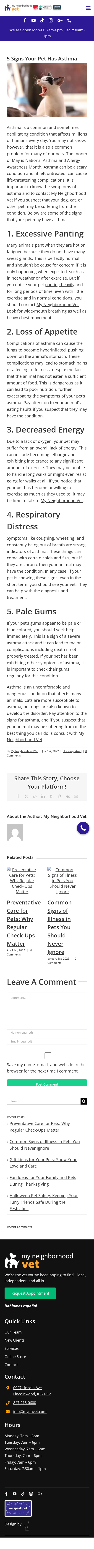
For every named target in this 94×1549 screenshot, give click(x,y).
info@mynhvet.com (30, 1411)
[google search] (60, 21)
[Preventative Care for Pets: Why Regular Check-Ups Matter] (22, 869)
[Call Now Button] (83, 828)
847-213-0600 (24, 1402)
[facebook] (25, 20)
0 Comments (19, 952)
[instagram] (51, 20)
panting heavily (59, 284)
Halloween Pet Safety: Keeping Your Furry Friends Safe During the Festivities (44, 1202)
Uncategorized (72, 751)
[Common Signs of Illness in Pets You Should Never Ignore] (62, 869)
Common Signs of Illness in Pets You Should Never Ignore (59, 927)
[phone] (69, 20)
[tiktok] (42, 20)
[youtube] (33, 20)
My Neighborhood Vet (58, 304)
